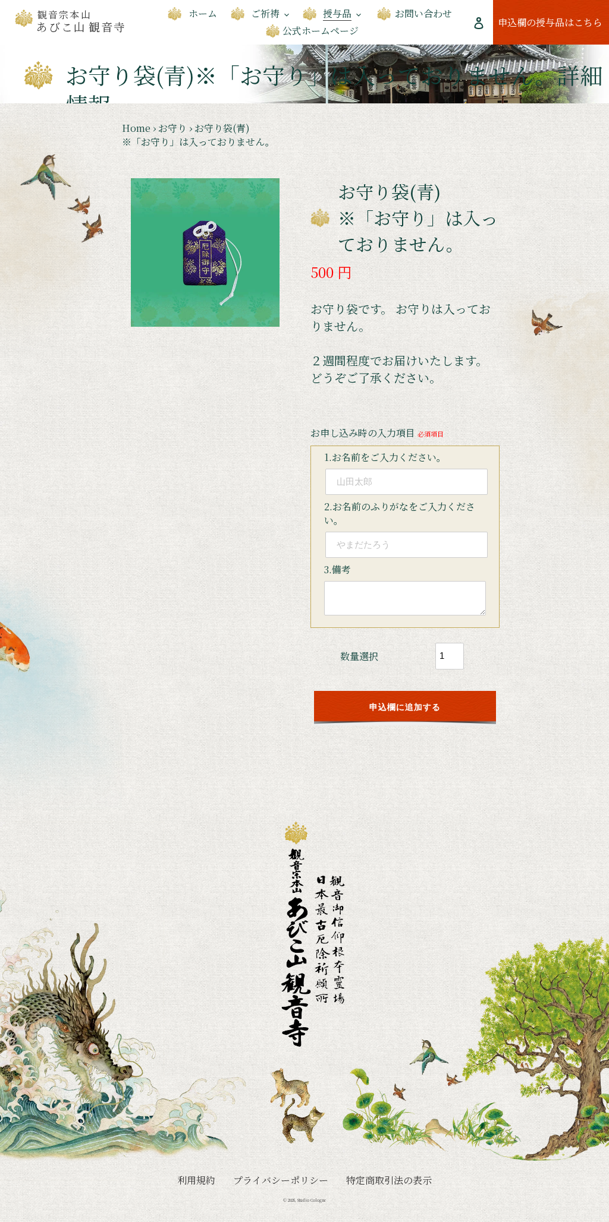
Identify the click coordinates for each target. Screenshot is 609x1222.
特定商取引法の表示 (389, 1180)
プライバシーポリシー (280, 1180)
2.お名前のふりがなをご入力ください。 (399, 513)
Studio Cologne (311, 1200)
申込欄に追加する (405, 707)
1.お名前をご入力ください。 (385, 457)
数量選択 (359, 656)
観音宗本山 (81, 21)
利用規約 (196, 1180)
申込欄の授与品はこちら (553, 22)
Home (136, 128)
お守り (172, 128)
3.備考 (337, 569)
